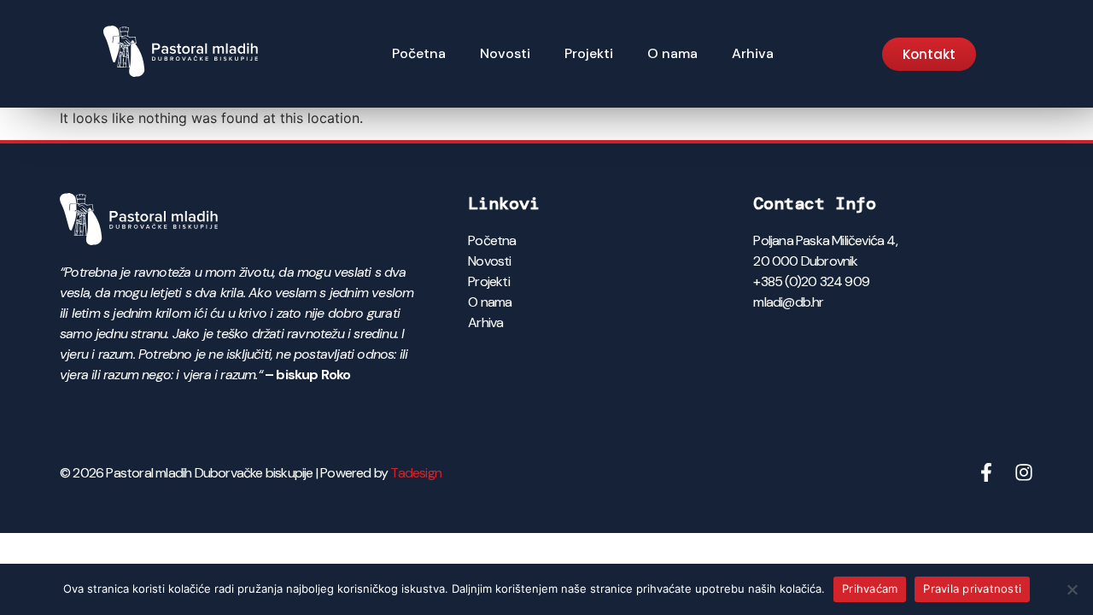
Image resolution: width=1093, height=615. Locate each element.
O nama (672, 53)
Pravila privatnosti (972, 588)
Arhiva (753, 53)
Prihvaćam (869, 588)
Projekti (588, 53)
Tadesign (415, 473)
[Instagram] (1023, 472)
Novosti (505, 53)
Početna (419, 53)
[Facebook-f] (986, 472)
